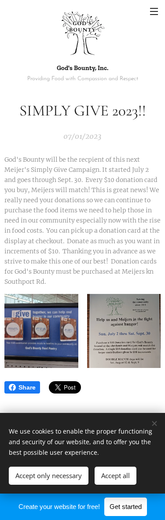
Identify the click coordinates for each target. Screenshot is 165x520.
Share (27, 387)
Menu (154, 11)
